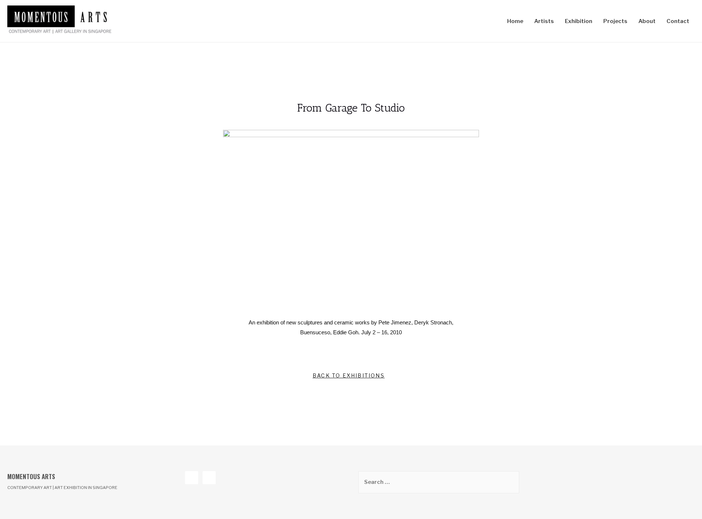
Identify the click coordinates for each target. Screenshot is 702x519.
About (647, 21)
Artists (544, 21)
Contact (678, 21)
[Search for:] (438, 482)
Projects (615, 21)
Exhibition (578, 21)
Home (515, 21)
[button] (348, 376)
